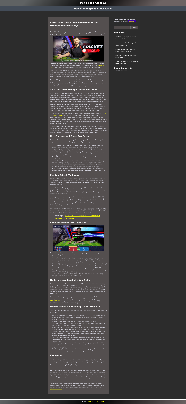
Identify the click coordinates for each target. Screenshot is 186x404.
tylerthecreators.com (56, 389)
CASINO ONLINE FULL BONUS (95, 401)
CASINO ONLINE (54, 20)
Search (116, 25)
